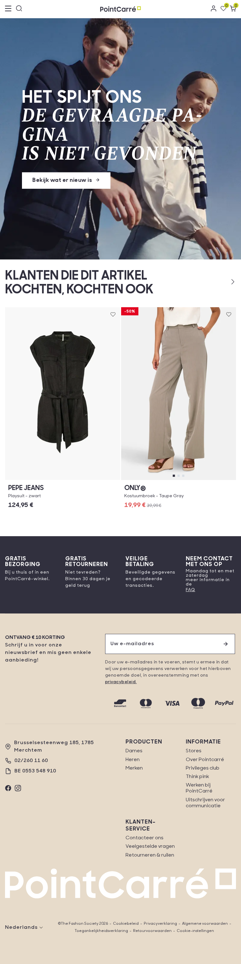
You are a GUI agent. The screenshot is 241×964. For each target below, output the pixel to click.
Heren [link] (133, 759)
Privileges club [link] (202, 768)
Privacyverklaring (160, 924)
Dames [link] (134, 751)
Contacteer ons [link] (144, 838)
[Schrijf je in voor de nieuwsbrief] (225, 643)
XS (62, 479)
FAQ (190, 590)
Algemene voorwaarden (205, 924)
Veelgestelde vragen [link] (150, 846)
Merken (134, 768)
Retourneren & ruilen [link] (150, 855)
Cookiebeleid (126, 924)
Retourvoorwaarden (152, 931)
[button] (223, 282)
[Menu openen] (8, 9)
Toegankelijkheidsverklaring (101, 931)
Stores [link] (193, 751)
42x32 (178, 479)
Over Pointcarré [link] (205, 759)
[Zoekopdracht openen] (19, 9)
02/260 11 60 (31, 760)
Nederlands (21, 927)
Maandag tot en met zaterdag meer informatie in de (210, 578)
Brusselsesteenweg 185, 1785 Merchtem (54, 746)
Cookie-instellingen (195, 931)
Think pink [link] (197, 776)
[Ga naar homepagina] (120, 9)
